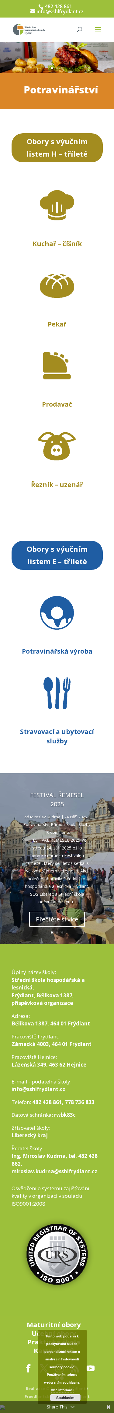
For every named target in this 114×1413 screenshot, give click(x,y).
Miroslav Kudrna (45, 817)
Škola (72, 824)
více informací (62, 1390)
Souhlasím (65, 1397)
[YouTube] (90, 1368)
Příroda (58, 824)
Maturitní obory (54, 1324)
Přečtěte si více (57, 919)
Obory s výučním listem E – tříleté (57, 555)
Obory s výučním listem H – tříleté (57, 147)
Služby (84, 824)
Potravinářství (36, 824)
